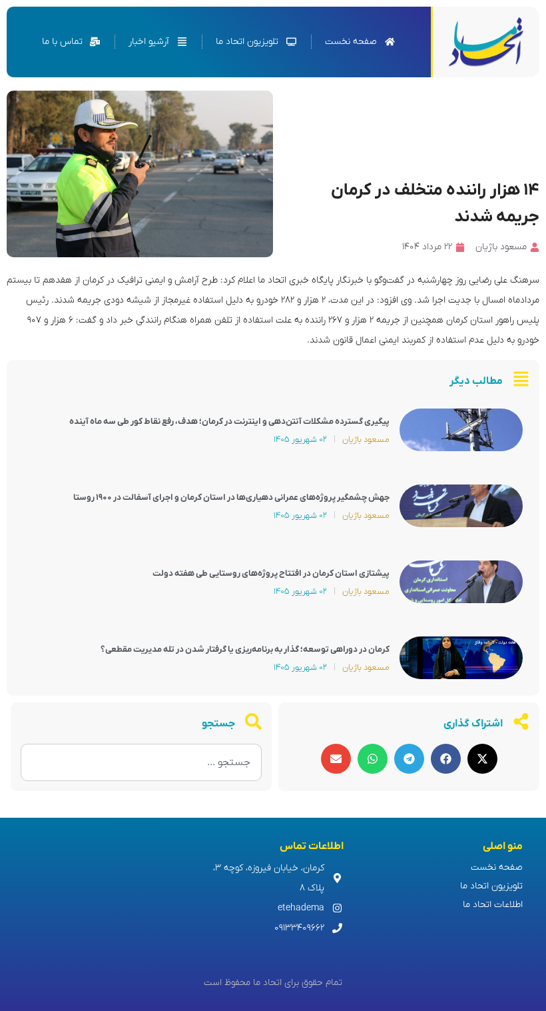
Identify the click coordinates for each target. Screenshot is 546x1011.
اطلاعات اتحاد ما (493, 904)
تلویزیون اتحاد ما (491, 886)
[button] (482, 759)
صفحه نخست (497, 867)
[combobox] (141, 762)
